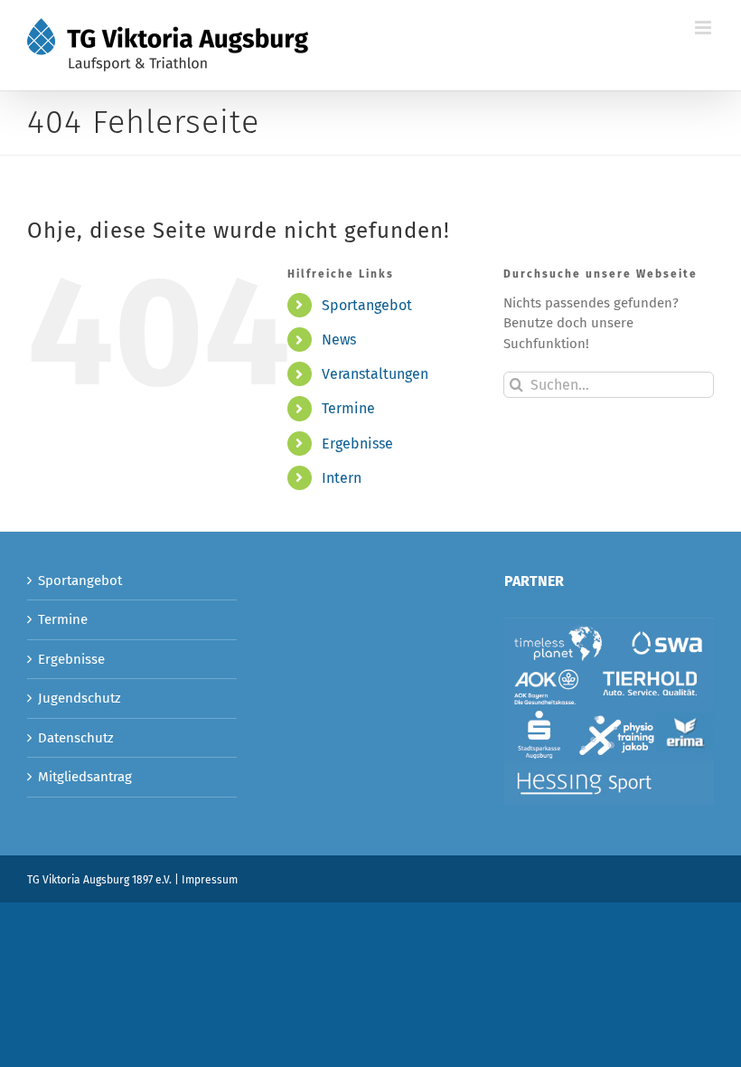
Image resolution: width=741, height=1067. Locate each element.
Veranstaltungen (375, 373)
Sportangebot (367, 305)
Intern (341, 477)
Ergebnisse (357, 443)
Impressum (210, 879)
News (339, 339)
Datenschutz (76, 738)
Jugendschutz (79, 698)
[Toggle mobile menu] (704, 27)
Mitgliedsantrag (85, 777)
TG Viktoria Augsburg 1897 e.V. (99, 879)
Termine (348, 408)
